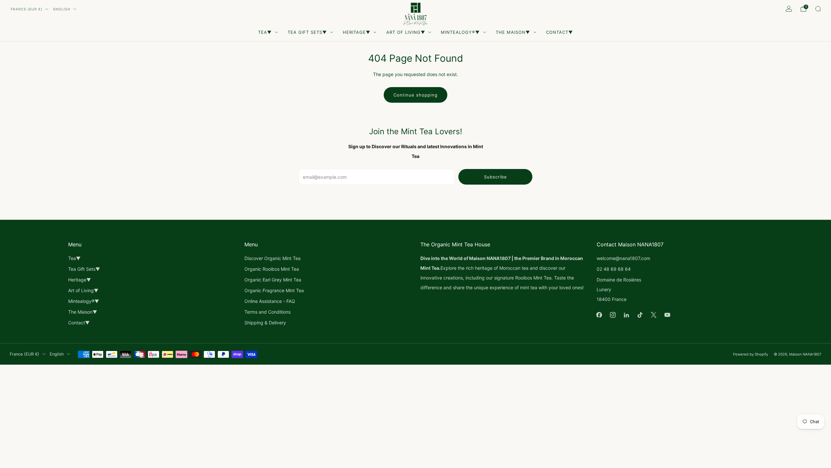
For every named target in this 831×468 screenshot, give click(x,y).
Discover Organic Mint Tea (272, 258)
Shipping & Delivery (265, 322)
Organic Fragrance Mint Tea (274, 290)
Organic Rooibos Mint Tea (271, 269)
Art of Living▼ (405, 32)
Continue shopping (415, 95)
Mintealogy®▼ (460, 32)
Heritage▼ (356, 32)
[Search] (818, 9)
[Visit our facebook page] (599, 315)
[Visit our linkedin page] (626, 315)
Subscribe (495, 176)
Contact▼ (559, 32)
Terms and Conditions (267, 312)
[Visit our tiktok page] (640, 315)
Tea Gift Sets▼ (307, 32)
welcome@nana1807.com (623, 258)
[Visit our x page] (654, 315)
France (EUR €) (27, 9)
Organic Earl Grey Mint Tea (272, 279)
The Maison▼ (513, 32)
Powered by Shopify (750, 354)
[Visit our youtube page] (667, 315)
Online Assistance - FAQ (269, 301)
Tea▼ (265, 32)
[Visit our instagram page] (613, 315)
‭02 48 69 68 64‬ (614, 269)
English (61, 9)
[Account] (789, 9)
